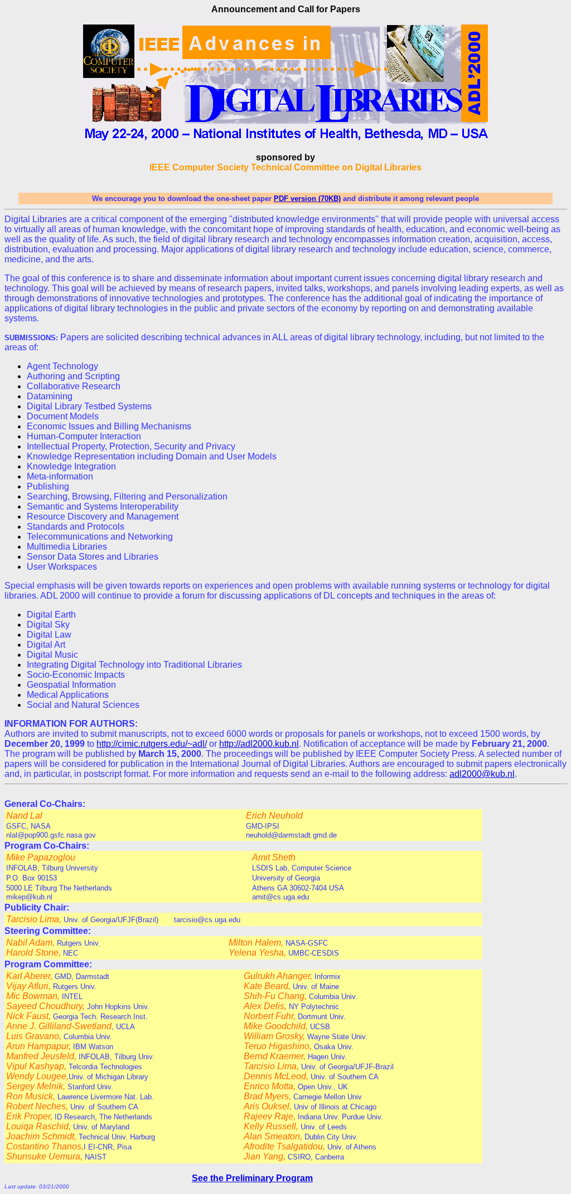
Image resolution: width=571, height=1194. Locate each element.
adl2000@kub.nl (482, 774)
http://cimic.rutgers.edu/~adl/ (151, 743)
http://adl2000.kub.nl (259, 743)
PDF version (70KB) (307, 198)
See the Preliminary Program (252, 1178)
